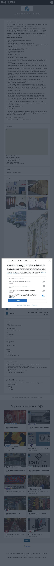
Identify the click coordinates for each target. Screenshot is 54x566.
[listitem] (27, 278)
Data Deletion (19, 305)
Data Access (27, 305)
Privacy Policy (34, 305)
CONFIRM (17, 300)
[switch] (43, 281)
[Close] (50, 261)
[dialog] (27, 283)
